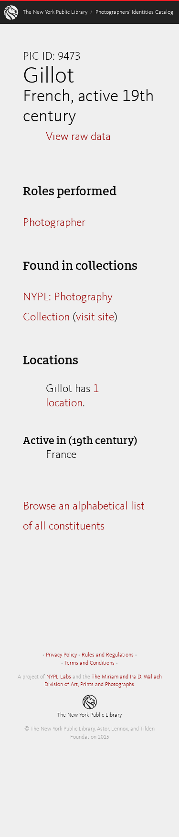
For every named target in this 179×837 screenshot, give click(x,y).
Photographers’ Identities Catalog (134, 12)
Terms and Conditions (89, 663)
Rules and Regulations (108, 655)
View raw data (78, 137)
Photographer (54, 223)
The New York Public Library (55, 12)
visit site (95, 317)
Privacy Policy (61, 655)
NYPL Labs (58, 677)
